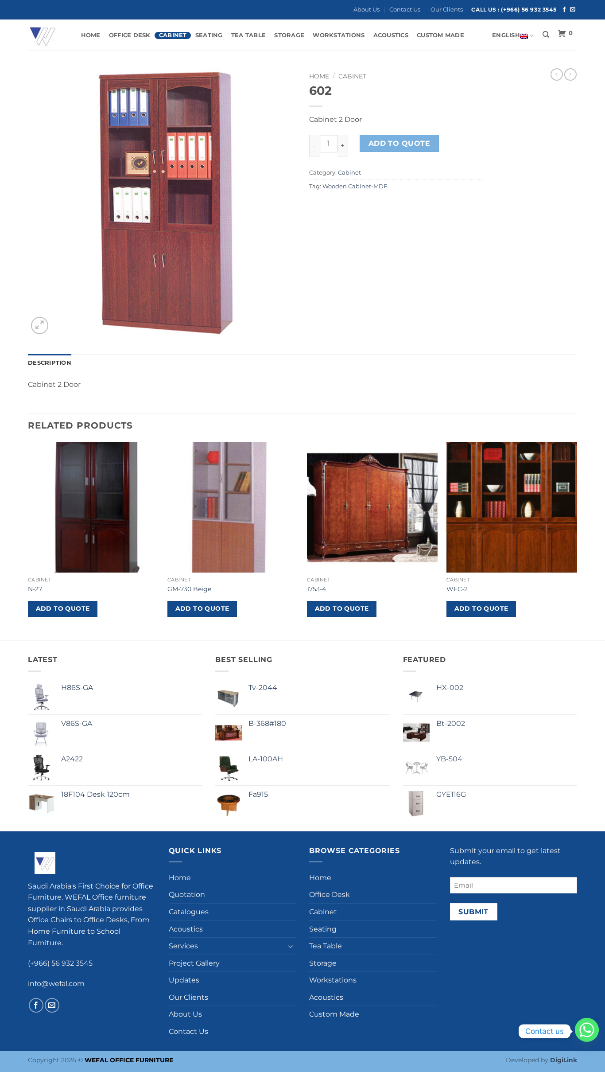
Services (183, 946)
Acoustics (390, 35)
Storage (289, 35)
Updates (184, 980)
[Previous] (28, 540)
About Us (366, 9)
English (506, 35)
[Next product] (557, 74)
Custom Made (440, 35)
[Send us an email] (572, 10)
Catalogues (189, 912)
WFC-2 (457, 589)
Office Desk (130, 35)
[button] (39, 325)
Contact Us (404, 9)
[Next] (576, 540)
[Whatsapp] (587, 1031)
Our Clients (446, 9)
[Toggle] (290, 946)
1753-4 (316, 589)
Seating (209, 35)
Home (91, 35)
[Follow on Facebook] (564, 10)
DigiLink (563, 1060)
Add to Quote (399, 143)
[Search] (546, 35)
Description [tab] (49, 362)
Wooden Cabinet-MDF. (355, 186)
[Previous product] (570, 74)
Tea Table (248, 35)
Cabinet (173, 35)
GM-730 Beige (189, 589)
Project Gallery (194, 963)
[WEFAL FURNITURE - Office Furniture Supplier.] (45, 35)
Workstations (339, 35)
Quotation (187, 894)
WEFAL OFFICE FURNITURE (129, 1060)
